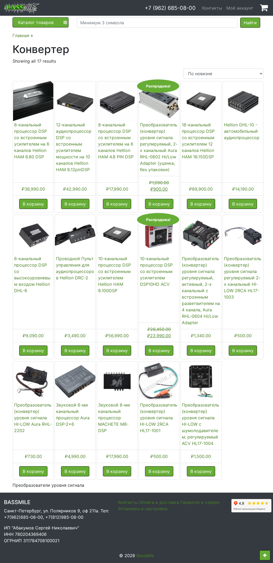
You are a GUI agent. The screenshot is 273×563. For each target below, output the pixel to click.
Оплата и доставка (159, 502)
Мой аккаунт (239, 8)
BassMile (145, 555)
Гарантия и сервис (200, 502)
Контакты (212, 8)
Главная (21, 35)
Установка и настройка (142, 508)
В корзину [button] (33, 204)
